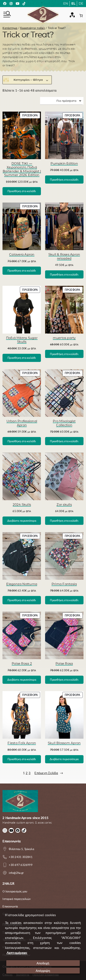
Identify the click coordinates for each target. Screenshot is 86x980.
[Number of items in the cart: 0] (81, 15)
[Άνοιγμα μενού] (7, 15)
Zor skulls (64, 504)
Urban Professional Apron (21, 423)
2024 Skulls (22, 504)
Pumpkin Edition (64, 163)
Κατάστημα (10, 28)
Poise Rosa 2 (22, 663)
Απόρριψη (43, 970)
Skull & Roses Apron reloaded (64, 256)
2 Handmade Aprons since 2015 (25, 818)
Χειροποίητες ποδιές (32, 28)
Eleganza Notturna (21, 584)
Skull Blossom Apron (64, 743)
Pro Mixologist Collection (64, 423)
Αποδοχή (43, 963)
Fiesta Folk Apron (22, 743)
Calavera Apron (21, 254)
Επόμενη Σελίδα (48, 773)
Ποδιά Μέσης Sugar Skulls (22, 340)
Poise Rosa (64, 663)
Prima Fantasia (64, 584)
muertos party (64, 338)
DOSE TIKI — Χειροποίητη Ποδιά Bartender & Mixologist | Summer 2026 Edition (22, 169)
